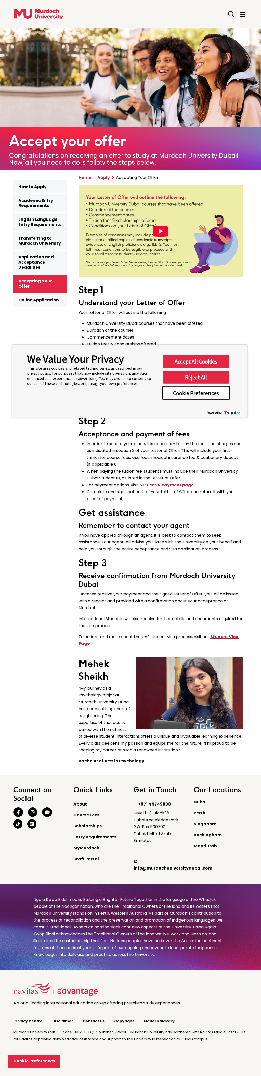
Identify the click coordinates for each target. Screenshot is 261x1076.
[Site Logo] (38, 14)
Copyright (124, 1021)
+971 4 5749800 (154, 804)
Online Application (38, 300)
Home (85, 177)
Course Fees (86, 815)
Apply (103, 177)
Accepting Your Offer (35, 283)
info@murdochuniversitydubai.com (173, 868)
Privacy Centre (28, 1021)
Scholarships (87, 826)
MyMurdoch (86, 848)
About (80, 804)
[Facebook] (18, 812)
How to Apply (32, 187)
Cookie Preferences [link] (34, 1061)
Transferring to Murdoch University (39, 240)
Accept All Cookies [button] (196, 361)
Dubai (200, 802)
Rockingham (208, 835)
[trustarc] (231, 412)
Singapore (205, 824)
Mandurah (205, 846)
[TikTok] (17, 824)
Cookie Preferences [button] (196, 393)
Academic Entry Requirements (35, 203)
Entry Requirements (94, 837)
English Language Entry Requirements (39, 221)
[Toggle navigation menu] (242, 14)
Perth (199, 813)
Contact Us (94, 1021)
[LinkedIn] (31, 824)
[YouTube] (47, 812)
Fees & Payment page (170, 485)
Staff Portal (86, 859)
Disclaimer (63, 1021)
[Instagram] (32, 812)
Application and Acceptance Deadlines (36, 262)
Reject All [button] (196, 377)
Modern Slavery (159, 1021)
